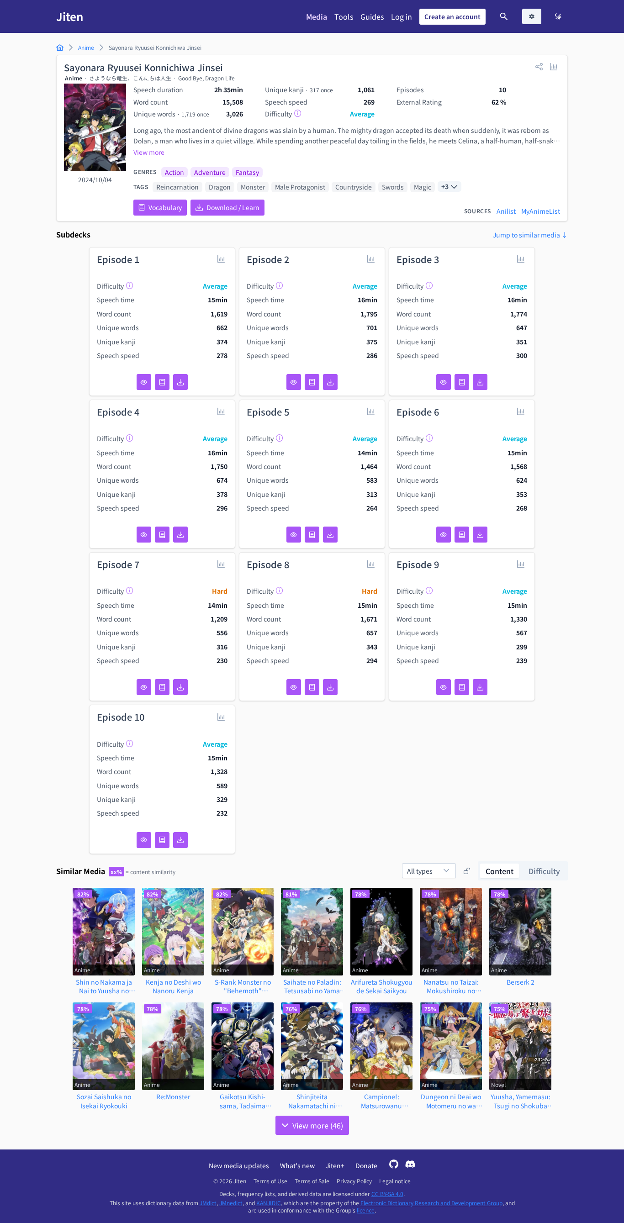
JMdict (208, 1203)
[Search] (504, 16)
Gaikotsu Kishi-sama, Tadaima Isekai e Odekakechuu (242, 1101)
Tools (343, 16)
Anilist (506, 211)
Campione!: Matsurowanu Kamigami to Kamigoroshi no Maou (381, 1101)
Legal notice (395, 1181)
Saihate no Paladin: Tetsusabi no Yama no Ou (312, 986)
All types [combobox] (420, 870)
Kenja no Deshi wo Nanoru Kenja (173, 986)
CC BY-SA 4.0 (387, 1193)
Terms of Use (270, 1181)
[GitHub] (393, 1165)
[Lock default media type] (467, 871)
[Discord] (410, 1165)
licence (366, 1210)
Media (316, 16)
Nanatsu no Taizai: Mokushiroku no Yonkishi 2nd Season (451, 986)
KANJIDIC (268, 1203)
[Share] (539, 66)
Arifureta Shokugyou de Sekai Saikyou (381, 986)
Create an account (452, 16)
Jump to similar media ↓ (530, 234)
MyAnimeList (540, 211)
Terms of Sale (312, 1181)
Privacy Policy (354, 1181)
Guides (372, 16)
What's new (297, 1165)
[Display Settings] (531, 16)
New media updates (239, 1165)
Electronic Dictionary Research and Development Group (431, 1203)
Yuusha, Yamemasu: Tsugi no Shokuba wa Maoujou (520, 1101)
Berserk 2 (520, 981)
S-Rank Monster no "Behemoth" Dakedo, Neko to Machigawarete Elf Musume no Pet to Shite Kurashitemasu (243, 986)
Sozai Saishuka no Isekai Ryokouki (104, 1101)
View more (148, 152)
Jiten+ (335, 1165)
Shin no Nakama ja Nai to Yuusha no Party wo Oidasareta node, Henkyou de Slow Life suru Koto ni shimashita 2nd (103, 986)
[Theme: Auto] (558, 16)
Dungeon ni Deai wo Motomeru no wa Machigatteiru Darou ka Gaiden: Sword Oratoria (450, 1101)
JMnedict (231, 1203)
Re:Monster (173, 1096)
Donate (366, 1165)
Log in (401, 16)
